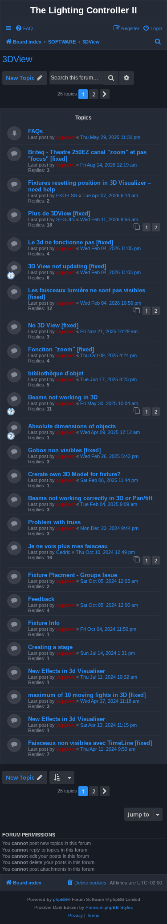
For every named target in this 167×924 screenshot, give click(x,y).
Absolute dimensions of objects (72, 426)
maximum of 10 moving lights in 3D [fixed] (87, 695)
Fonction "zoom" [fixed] (61, 349)
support (65, 137)
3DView (17, 59)
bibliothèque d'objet (55, 373)
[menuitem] (24, 28)
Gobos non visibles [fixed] (64, 450)
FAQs (35, 131)
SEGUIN (65, 219)
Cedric (63, 552)
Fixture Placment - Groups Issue (72, 575)
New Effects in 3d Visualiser (66, 671)
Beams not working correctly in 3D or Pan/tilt (90, 498)
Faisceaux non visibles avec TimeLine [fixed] (90, 743)
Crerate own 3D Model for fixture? (74, 474)
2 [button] (93, 94)
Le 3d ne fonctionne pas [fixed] (70, 242)
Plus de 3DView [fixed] (59, 213)
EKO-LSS (66, 195)
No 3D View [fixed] (53, 325)
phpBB (60, 899)
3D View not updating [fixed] (67, 266)
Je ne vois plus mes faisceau (68, 546)
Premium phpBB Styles (109, 907)
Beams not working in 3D (63, 397)
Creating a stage (50, 647)
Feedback (41, 599)
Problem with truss (54, 522)
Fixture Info (44, 623)
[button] (105, 94)
